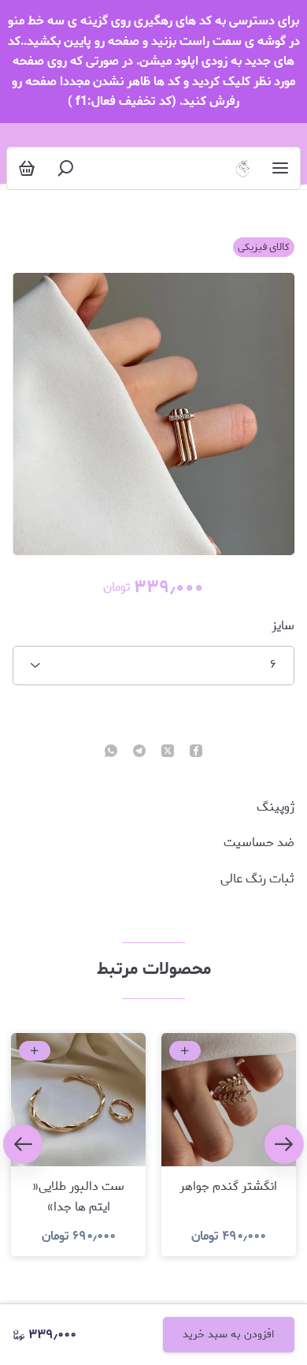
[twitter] (167, 752)
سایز (283, 626)
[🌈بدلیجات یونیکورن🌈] (243, 168)
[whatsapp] (111, 752)
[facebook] (196, 752)
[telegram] (139, 752)
